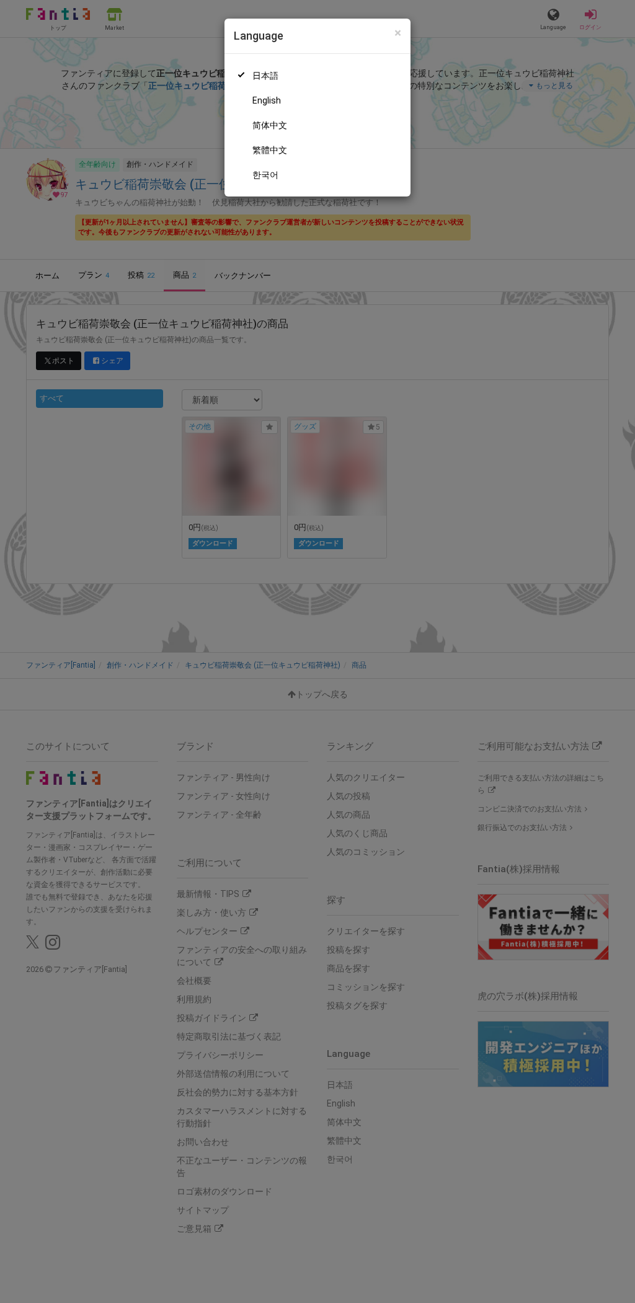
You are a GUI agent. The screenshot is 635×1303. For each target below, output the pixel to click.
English (266, 100)
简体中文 (269, 125)
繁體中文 (269, 150)
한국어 (265, 175)
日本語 (265, 76)
